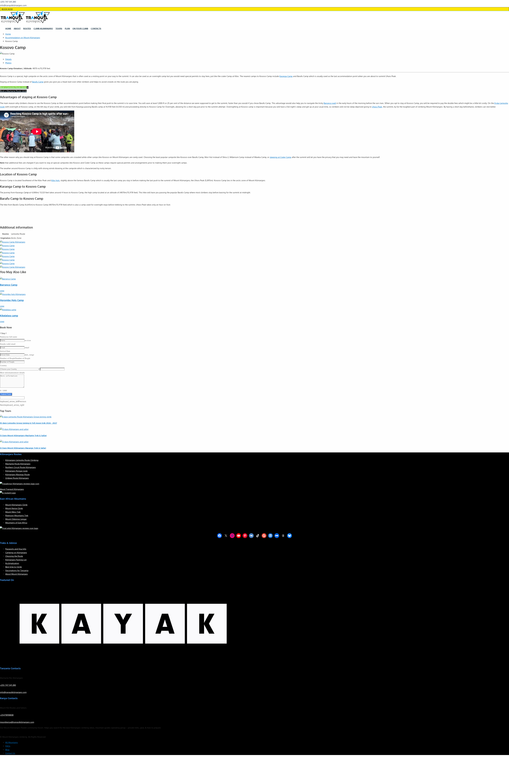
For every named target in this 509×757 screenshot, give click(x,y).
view (2, 290)
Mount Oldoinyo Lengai (16, 519)
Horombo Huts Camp (12, 300)
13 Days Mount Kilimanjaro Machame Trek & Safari (23, 435)
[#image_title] (7, 245)
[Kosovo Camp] (12, 242)
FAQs (7, 746)
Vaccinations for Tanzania (16, 570)
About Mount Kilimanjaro (16, 574)
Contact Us (10, 753)
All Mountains (11, 742)
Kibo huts (55, 180)
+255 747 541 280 (8, 685)
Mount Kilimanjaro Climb (16, 505)
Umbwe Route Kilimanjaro (17, 478)
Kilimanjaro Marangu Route (17, 474)
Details (8, 59)
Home (8, 28)
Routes (27, 28)
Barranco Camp (8, 284)
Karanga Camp (286, 76)
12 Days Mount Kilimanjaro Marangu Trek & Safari (23, 448)
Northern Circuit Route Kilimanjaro (20, 467)
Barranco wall (330, 103)
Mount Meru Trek (13, 512)
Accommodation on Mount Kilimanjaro (22, 37)
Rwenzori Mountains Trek (16, 515)
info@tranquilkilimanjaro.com (13, 692)
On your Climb (80, 28)
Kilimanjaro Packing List (16, 559)
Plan (67, 28)
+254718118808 (7, 715)
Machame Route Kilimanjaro (17, 464)
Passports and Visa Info (15, 549)
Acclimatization (12, 563)
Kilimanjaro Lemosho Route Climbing (21, 460)
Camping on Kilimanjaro (16, 552)
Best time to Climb (13, 567)
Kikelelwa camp (9, 315)
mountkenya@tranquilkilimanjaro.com (17, 722)
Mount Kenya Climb (14, 508)
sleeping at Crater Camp (280, 157)
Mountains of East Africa (16, 522)
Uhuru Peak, (377, 107)
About (17, 28)
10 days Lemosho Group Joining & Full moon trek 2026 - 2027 (28, 423)
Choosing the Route (14, 556)
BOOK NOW (7, 9)
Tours (59, 28)
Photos (8, 63)
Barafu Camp (37, 82)
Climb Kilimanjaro (43, 28)
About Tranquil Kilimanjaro (12, 489)
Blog (7, 749)
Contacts (96, 28)
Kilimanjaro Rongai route (16, 471)
